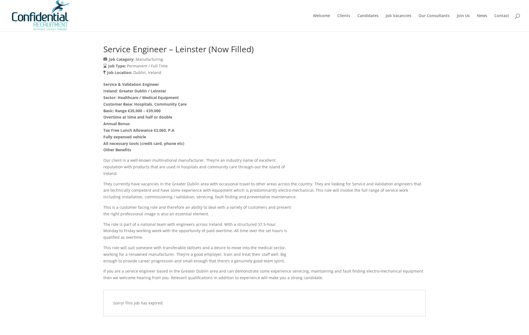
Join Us (463, 16)
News (482, 16)
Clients (343, 16)
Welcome (321, 16)
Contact (501, 16)
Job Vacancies (398, 16)
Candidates (368, 16)
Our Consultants (434, 16)
